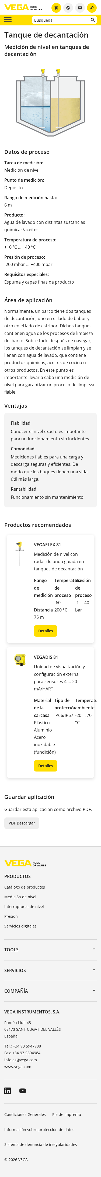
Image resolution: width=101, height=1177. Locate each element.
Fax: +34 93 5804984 (22, 1052)
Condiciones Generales (25, 1114)
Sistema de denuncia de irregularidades (40, 1144)
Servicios (15, 970)
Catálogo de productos (24, 887)
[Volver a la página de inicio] (25, 863)
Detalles (45, 630)
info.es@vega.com (20, 1059)
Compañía (16, 991)
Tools (11, 950)
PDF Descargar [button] (22, 823)
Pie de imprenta (66, 1114)
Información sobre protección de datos (39, 1129)
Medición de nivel (20, 896)
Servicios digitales (20, 926)
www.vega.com (17, 1066)
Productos (17, 876)
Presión (11, 916)
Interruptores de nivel (24, 906)
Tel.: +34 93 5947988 (22, 1046)
